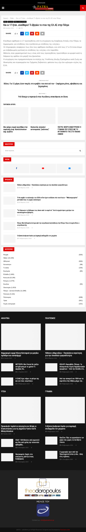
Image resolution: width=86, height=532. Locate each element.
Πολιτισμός (7, 297)
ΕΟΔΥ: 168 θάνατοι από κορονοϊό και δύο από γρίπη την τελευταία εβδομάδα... (27, 442)
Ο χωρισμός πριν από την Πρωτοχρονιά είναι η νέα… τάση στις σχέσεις (71, 454)
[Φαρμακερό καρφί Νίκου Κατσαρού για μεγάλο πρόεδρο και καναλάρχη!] (21, 337)
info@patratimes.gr (47, 520)
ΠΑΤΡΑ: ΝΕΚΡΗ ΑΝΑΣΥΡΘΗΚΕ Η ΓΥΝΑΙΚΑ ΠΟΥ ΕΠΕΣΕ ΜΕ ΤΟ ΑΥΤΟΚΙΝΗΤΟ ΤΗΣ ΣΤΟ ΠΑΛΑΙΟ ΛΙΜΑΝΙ (69, 130)
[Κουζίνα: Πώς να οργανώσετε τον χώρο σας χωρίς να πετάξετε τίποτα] (51, 441)
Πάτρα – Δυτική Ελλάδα (11, 291)
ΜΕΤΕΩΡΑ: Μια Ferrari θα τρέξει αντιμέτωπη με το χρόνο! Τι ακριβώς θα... (27, 366)
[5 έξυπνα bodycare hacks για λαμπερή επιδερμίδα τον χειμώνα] (9, 239)
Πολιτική (6, 294)
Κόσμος (6, 281)
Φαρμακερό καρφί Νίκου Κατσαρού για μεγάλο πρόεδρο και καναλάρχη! (20, 354)
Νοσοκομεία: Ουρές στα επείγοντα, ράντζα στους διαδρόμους (24, 456)
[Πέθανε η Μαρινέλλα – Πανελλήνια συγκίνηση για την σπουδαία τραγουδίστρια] (9, 188)
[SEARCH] (80, 150)
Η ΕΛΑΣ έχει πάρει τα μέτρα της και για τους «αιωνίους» (27, 379)
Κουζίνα (6, 284)
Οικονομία (6, 287)
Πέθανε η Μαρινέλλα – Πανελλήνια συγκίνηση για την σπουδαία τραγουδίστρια (42, 185)
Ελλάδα (6, 274)
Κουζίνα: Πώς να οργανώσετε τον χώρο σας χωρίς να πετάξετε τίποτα (72, 440)
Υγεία (5, 300)
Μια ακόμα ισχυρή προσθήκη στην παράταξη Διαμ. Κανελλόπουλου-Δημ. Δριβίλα (15, 129)
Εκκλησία (6, 271)
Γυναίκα (6, 268)
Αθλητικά (6, 261)
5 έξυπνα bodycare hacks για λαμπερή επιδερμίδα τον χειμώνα (37, 236)
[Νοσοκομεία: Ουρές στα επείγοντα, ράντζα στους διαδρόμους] (7, 457)
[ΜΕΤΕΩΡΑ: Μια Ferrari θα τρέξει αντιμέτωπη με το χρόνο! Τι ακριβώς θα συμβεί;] (7, 367)
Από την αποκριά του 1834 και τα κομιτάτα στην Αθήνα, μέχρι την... (71, 379)
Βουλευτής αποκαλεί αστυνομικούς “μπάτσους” (40, 128)
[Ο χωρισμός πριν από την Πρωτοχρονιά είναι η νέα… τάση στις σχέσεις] (51, 455)
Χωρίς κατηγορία (9, 304)
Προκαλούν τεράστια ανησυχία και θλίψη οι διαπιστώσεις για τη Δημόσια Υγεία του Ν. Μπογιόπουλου (19, 428)
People (5, 255)
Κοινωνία (10, 21)
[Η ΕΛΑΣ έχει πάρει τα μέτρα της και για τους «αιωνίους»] (7, 381)
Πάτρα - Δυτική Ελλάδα (20, 21)
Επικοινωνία (41, 3)
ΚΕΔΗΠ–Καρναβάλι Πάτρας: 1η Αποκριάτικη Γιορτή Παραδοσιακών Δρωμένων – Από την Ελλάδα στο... (72, 366)
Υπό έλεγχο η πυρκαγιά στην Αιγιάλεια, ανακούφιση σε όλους (43, 96)
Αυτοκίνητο (7, 264)
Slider (5, 21)
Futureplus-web (65, 530)
